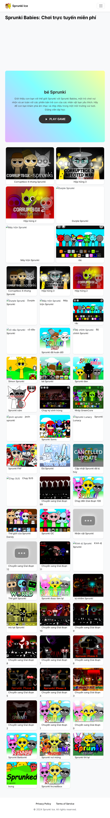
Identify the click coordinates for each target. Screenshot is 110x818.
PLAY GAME (57, 119)
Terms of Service (65, 803)
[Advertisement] (55, 47)
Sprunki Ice (20, 6)
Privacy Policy (43, 803)
